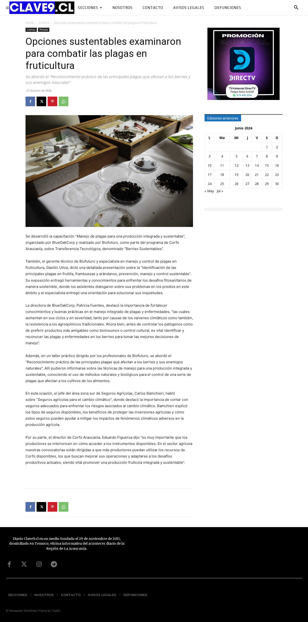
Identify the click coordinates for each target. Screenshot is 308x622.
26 (236, 183)
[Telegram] (54, 564)
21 (257, 174)
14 (257, 165)
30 (277, 183)
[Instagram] (39, 564)
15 (267, 165)
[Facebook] (30, 101)
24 (210, 183)
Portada (43, 29)
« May (209, 191)
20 (247, 174)
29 (267, 183)
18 (222, 174)
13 (247, 165)
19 (236, 174)
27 (247, 183)
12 (236, 165)
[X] (41, 101)
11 (222, 165)
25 (222, 183)
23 (277, 174)
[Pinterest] (52, 101)
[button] (296, 7)
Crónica (43, 23)
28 (257, 183)
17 (210, 174)
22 (267, 174)
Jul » (220, 191)
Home (30, 23)
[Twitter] (24, 564)
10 (210, 165)
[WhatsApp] (63, 101)
